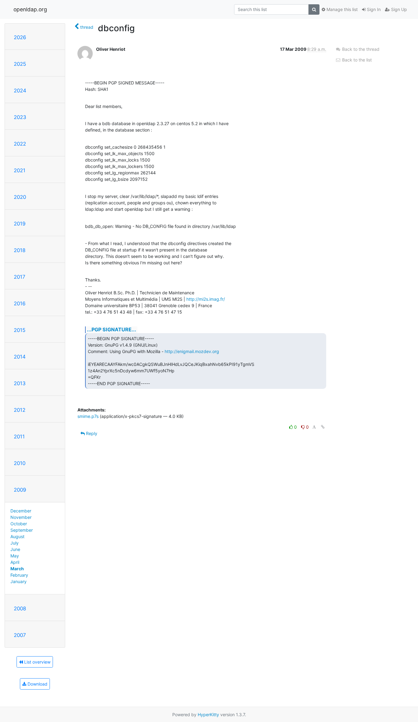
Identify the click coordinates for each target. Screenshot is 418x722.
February (19, 575)
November (21, 517)
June (15, 549)
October (18, 523)
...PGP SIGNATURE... (111, 329)
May (14, 555)
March (17, 568)
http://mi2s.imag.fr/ (205, 299)
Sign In (373, 9)
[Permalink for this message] (322, 427)
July (14, 542)
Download (36, 684)
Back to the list (356, 59)
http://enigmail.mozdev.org (192, 351)
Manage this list (341, 9)
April (14, 562)
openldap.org (30, 9)
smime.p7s (88, 416)
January (18, 581)
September (21, 530)
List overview (36, 661)
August (17, 536)
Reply (91, 433)
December (20, 510)
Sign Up (398, 9)
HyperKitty (208, 714)
